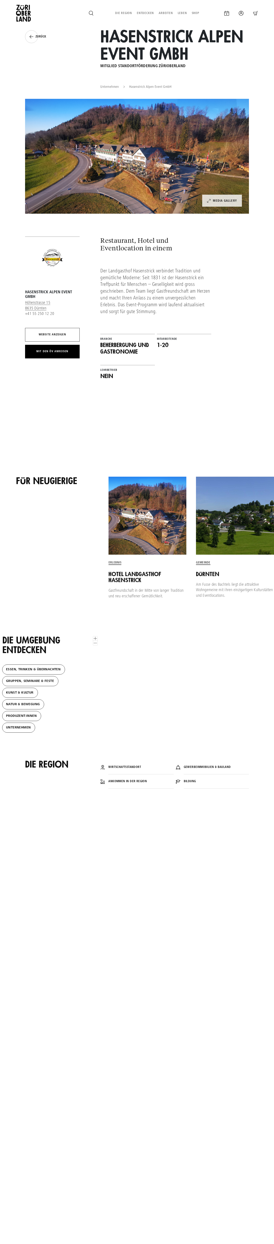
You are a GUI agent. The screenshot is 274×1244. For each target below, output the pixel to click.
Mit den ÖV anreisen (52, 351)
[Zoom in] (95, 638)
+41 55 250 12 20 (39, 314)
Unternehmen (109, 87)
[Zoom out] (95, 643)
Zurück (41, 36)
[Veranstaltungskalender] (226, 13)
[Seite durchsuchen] (91, 13)
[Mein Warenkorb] (255, 13)
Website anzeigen (52, 334)
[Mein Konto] (241, 13)
